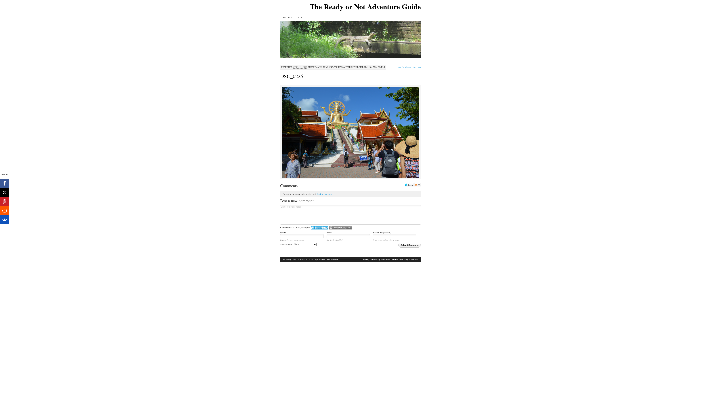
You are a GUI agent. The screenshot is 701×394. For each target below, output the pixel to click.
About (303, 17)
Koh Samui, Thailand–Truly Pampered (331, 67)
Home (287, 17)
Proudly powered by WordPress (376, 259)
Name (283, 232)
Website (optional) (382, 232)
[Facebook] (4, 183)
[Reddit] (4, 210)
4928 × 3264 (371, 67)
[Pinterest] (4, 201)
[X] (4, 192)
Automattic (413, 259)
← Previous (404, 67)
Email (329, 232)
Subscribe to (286, 244)
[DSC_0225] (350, 177)
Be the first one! (324, 194)
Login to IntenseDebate (319, 227)
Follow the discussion (417, 184)
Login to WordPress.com (340, 227)
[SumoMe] (4, 219)
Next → (417, 67)
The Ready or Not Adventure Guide (365, 6)
